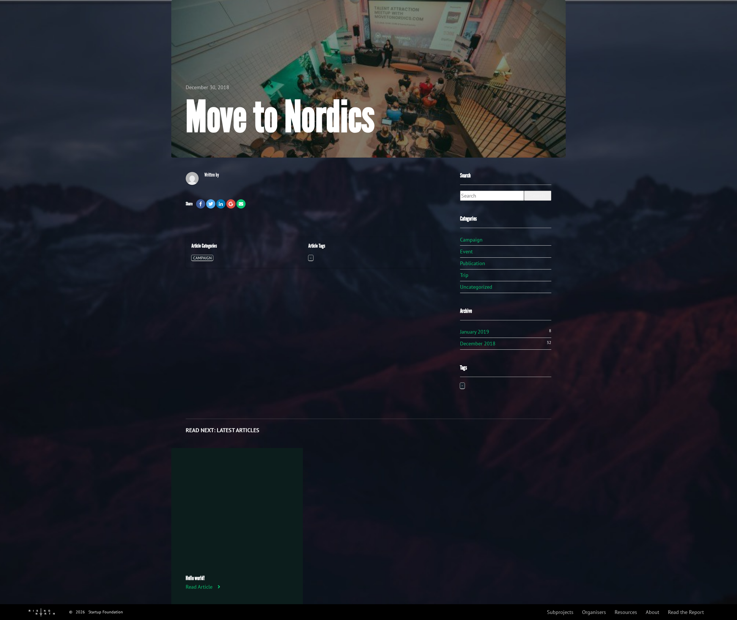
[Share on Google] (230, 203)
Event (466, 251)
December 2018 (477, 343)
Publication (472, 263)
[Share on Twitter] (210, 203)
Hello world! (195, 578)
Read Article (199, 586)
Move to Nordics (280, 117)
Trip (464, 275)
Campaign (202, 258)
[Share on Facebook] (200, 203)
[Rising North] (42, 611)
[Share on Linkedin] (220, 203)
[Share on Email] (241, 203)
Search (537, 195)
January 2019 (474, 331)
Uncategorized (476, 287)
